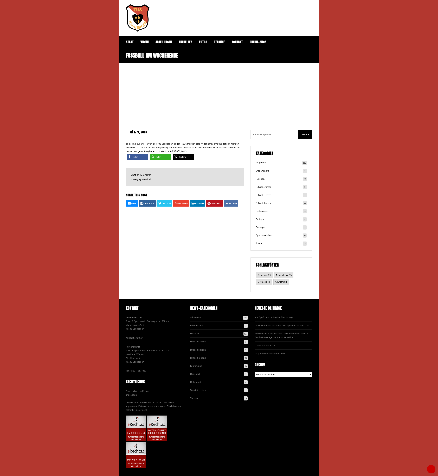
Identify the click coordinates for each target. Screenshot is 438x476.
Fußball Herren (263, 195)
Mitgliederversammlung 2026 (270, 353)
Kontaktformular (134, 337)
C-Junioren (281, 282)
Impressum (131, 394)
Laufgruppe (262, 211)
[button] (137, 157)
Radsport (260, 219)
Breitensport (262, 170)
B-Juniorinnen (284, 275)
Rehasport (261, 227)
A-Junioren (264, 275)
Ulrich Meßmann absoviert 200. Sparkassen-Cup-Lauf (282, 325)
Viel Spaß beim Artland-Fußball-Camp (274, 317)
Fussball (146, 179)
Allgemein (261, 162)
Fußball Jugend (264, 203)
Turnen (259, 243)
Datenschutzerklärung (137, 391)
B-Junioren (264, 282)
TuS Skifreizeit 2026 (265, 345)
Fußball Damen (264, 187)
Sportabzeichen (264, 235)
